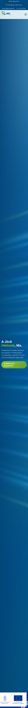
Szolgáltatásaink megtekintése (9, 364)
